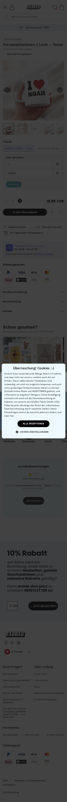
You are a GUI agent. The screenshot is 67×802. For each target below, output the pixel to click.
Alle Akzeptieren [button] (33, 423)
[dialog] (33, 400)
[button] (33, 432)
